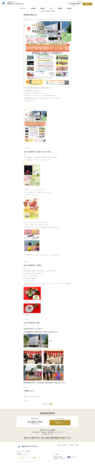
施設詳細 (42, 8)
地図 (62, 432)
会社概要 (33, 8)
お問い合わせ (22, 457)
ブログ (51, 8)
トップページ (22, 8)
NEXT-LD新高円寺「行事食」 (33, 265)
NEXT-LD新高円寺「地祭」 (32, 323)
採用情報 (69, 8)
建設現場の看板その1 (30, 15)
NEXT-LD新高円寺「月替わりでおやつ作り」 (38, 152)
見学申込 (87, 4)
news (28, 148)
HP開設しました (29, 391)
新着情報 (60, 8)
